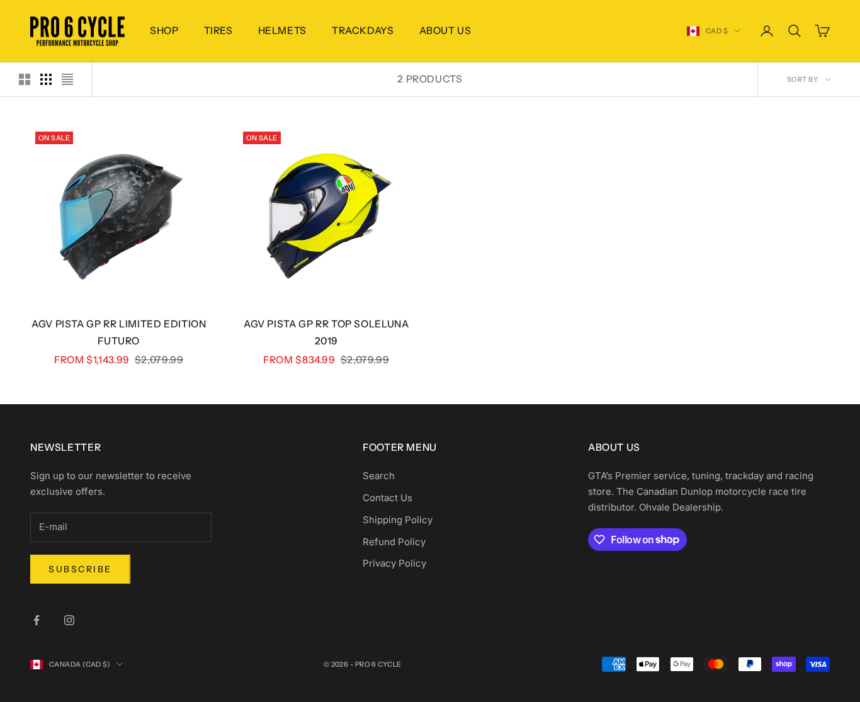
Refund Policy (394, 542)
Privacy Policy (394, 563)
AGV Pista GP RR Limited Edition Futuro (118, 332)
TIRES (218, 31)
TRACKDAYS (363, 31)
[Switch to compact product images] (67, 79)
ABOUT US (445, 31)
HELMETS (282, 31)
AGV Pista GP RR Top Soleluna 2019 (326, 332)
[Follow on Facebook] (36, 620)
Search (379, 476)
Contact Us (387, 498)
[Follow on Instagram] (69, 620)
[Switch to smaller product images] (46, 79)
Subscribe (80, 569)
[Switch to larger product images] (24, 79)
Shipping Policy (398, 520)
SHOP (164, 31)
